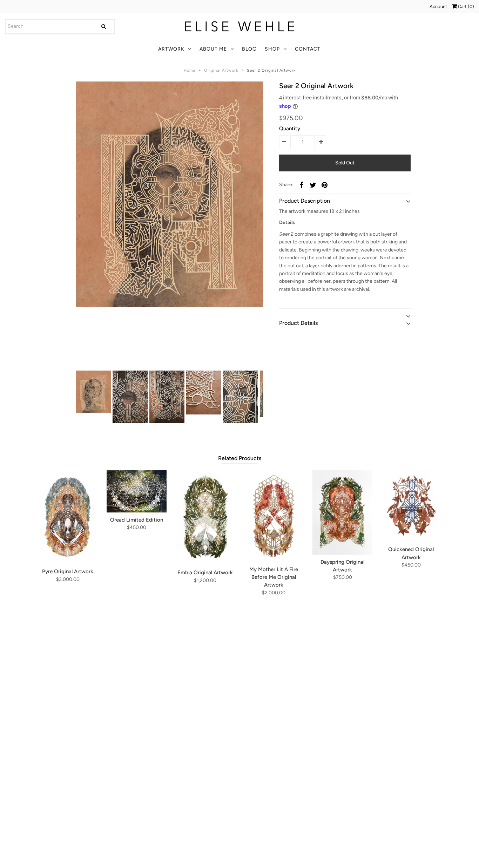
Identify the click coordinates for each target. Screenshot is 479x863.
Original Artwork (221, 70)
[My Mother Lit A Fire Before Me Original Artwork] (274, 516)
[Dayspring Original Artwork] (342, 512)
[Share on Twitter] (313, 184)
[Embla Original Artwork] (205, 517)
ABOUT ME (213, 49)
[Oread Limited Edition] (137, 491)
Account (438, 6)
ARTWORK (171, 49)
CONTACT (308, 49)
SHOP (272, 49)
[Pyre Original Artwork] (68, 517)
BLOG (249, 49)
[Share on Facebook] (301, 184)
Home (189, 70)
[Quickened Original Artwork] (411, 506)
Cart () (465, 6)
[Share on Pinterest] (324, 184)
